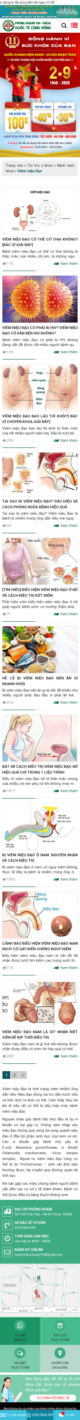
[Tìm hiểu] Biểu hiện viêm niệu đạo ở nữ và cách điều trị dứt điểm (40, 592)
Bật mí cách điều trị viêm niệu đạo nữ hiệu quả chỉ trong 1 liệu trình (40, 769)
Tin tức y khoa (40, 165)
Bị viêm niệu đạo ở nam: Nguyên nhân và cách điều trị (40, 858)
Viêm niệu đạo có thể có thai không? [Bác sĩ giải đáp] (40, 242)
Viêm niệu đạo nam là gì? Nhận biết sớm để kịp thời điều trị (40, 1035)
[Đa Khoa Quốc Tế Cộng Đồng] (40, 94)
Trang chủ (14, 165)
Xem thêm (69, 263)
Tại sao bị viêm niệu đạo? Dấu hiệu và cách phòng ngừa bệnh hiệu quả (40, 504)
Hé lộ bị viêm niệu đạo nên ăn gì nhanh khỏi (40, 681)
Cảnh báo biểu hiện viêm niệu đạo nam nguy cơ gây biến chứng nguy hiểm (40, 946)
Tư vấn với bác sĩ (53, 1398)
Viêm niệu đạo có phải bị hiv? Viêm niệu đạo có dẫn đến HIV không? (40, 330)
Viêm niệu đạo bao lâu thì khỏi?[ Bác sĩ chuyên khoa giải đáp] (40, 419)
